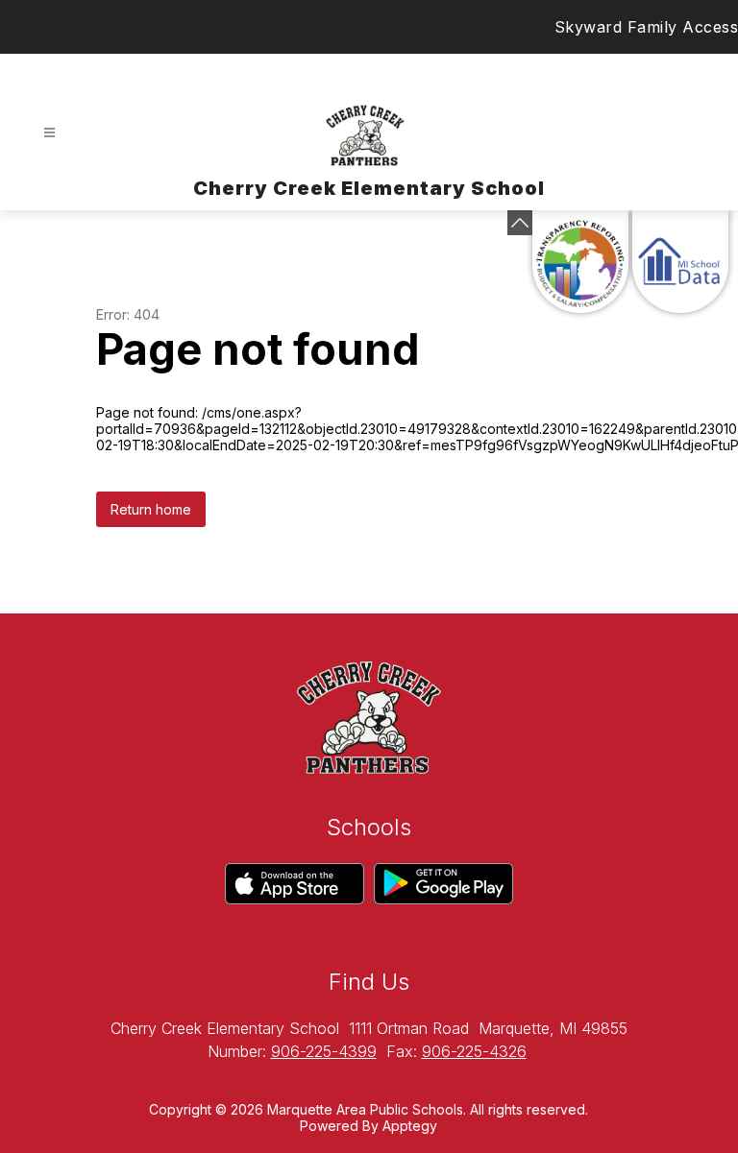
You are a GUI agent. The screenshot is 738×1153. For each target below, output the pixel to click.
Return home (151, 509)
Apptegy (409, 1125)
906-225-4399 (324, 1051)
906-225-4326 (474, 1051)
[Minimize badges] (519, 222)
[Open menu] (49, 133)
